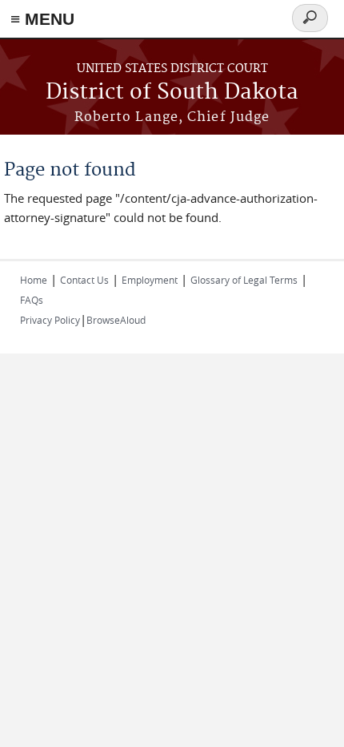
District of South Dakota (172, 92)
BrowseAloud (116, 319)
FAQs (31, 299)
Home (33, 279)
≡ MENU (42, 19)
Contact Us (84, 279)
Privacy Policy (50, 319)
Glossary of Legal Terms (244, 279)
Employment (150, 279)
